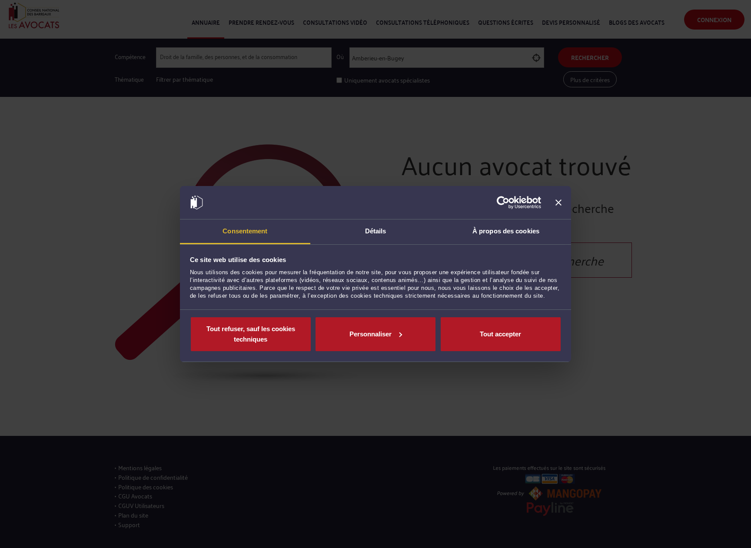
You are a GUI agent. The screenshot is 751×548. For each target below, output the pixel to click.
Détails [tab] (375, 231)
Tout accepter (500, 334)
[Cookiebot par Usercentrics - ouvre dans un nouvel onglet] (503, 202)
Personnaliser (370, 334)
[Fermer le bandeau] (558, 202)
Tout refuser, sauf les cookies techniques (250, 334)
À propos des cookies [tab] (505, 231)
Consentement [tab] (245, 231)
